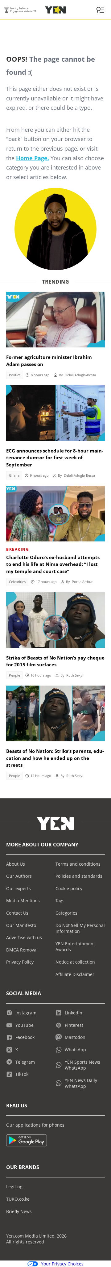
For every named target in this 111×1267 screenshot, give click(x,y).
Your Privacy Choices (62, 1264)
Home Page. (32, 158)
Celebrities (17, 582)
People (14, 675)
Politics (14, 375)
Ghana (14, 475)
